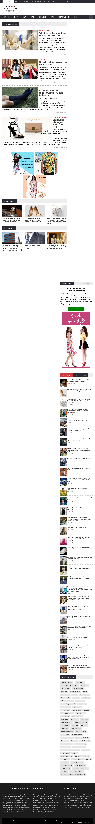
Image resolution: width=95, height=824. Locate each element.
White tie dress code (81, 722)
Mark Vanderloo (65, 688)
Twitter (38, 820)
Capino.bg (64, 771)
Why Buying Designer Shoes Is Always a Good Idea (52, 34)
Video (75, 17)
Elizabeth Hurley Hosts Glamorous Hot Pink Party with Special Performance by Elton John (79, 539)
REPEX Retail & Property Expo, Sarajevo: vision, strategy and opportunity (79, 626)
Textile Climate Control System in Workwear (77, 508)
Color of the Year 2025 (77, 762)
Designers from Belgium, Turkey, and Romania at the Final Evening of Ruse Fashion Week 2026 (78, 598)
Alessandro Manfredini (82, 738)
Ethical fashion (65, 759)
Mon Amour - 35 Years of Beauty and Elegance (77, 488)
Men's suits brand (77, 735)
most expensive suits (67, 731)
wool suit (74, 695)
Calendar (26, 2)
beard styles (85, 750)
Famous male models (67, 738)
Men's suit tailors (51, 793)
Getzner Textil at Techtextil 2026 (76, 527)
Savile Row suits (80, 713)
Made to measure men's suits (80, 710)
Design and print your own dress (81, 759)
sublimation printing (80, 744)
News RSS (44, 820)
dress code (64, 692)
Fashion (7, 17)
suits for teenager (75, 692)
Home (58, 822)
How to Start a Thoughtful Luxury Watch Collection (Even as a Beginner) (11, 220)
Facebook (33, 820)
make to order (86, 698)
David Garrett (82, 704)
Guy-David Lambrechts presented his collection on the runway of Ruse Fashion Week (79, 568)
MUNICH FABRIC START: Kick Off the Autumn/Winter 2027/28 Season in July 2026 (78, 450)
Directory (17, 2)
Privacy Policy (86, 822)
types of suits (74, 719)
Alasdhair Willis (65, 698)
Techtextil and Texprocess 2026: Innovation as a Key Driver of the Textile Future (79, 636)
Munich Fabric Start (85, 741)
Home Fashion (42, 17)
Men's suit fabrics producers (41, 798)
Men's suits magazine (14, 796)
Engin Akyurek (77, 707)
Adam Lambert (80, 682)
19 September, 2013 (61, 147)
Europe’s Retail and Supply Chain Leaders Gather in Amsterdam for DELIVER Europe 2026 (79, 479)
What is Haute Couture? (76, 771)
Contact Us (66, 2)
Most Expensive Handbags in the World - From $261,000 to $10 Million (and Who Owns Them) (56, 221)
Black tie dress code (66, 722)
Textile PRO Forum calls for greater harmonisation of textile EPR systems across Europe (78, 410)
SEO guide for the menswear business (79, 800)
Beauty (16, 17)
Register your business (76, 309)
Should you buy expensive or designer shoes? (53, 63)
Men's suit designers (49, 795)
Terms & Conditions (76, 822)
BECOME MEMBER (85, 283)
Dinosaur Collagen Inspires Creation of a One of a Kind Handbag (79, 439)
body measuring (80, 765)
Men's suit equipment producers (44, 799)
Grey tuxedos (65, 725)
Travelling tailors (38, 795)
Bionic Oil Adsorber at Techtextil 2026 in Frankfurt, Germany (78, 548)
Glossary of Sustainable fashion (70, 750)
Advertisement (56, 2)
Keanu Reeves (65, 710)
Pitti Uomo (84, 725)
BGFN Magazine (8, 2)
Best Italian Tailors (76, 728)
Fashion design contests (82, 756)
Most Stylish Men (64, 17)
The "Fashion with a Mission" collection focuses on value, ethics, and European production (78, 578)
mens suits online (81, 731)
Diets (32, 17)
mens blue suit (80, 701)
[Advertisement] (57, 9)
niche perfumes (65, 768)
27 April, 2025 (63, 54)
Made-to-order (79, 793)
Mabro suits (75, 725)
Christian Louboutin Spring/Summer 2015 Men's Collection (51, 92)
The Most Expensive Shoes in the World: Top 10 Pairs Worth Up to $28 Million (34, 220)
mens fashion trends (67, 713)
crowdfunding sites (66, 744)
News (52, 17)
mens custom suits (77, 716)
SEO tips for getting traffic (68, 704)
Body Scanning (65, 735)
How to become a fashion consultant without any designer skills (33, 246)
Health (24, 17)
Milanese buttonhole (67, 701)
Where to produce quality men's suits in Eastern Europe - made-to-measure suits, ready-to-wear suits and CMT (12, 247)
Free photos (64, 762)
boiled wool (84, 719)
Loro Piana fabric (78, 688)
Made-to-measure (69, 793)
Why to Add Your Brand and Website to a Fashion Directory (79, 617)
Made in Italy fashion (79, 747)
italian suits (76, 698)
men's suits (17, 793)
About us (46, 2)
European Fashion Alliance (80, 768)
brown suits (84, 685)
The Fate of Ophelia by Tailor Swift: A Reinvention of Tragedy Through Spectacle (79, 666)
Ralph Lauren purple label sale (69, 685)
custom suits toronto (67, 682)
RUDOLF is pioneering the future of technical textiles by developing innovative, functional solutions (79, 519)
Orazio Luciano (84, 695)
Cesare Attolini (65, 695)
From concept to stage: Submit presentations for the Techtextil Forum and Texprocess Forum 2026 (79, 657)
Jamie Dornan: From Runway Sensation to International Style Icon (79, 429)
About (63, 822)
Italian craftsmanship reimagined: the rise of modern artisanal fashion (79, 646)
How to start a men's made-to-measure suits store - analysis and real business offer (56, 246)
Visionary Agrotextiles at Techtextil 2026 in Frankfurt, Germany (79, 557)
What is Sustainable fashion (69, 753)
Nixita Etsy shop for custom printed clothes (73, 774)
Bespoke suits (86, 807)
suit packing (64, 719)
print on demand (65, 747)
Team (67, 822)
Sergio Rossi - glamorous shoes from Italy (59, 123)
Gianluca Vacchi (65, 707)
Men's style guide (18, 795)
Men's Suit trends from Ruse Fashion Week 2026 (79, 498)
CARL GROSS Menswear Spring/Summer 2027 (79, 469)
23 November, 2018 (61, 83)
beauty (85, 692)
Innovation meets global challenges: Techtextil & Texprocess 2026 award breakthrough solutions (77, 608)
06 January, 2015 (62, 112)
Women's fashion (36, 2)
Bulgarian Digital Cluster (53, 820)
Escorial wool (64, 741)
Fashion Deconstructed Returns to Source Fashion (79, 459)
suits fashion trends (66, 756)
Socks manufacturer (66, 765)
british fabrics (65, 716)
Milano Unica (64, 728)
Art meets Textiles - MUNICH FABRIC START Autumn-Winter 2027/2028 (78, 419)
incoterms (74, 741)
